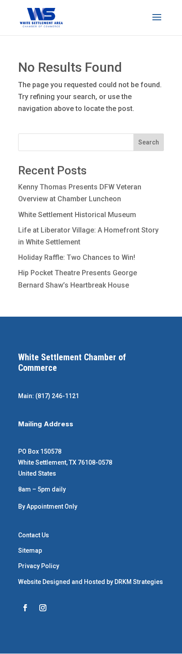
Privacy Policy (38, 565)
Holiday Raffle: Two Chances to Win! (76, 257)
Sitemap (30, 550)
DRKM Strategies (138, 581)
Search (148, 142)
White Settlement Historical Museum (77, 215)
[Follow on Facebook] (25, 608)
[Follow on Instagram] (43, 608)
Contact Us (33, 535)
